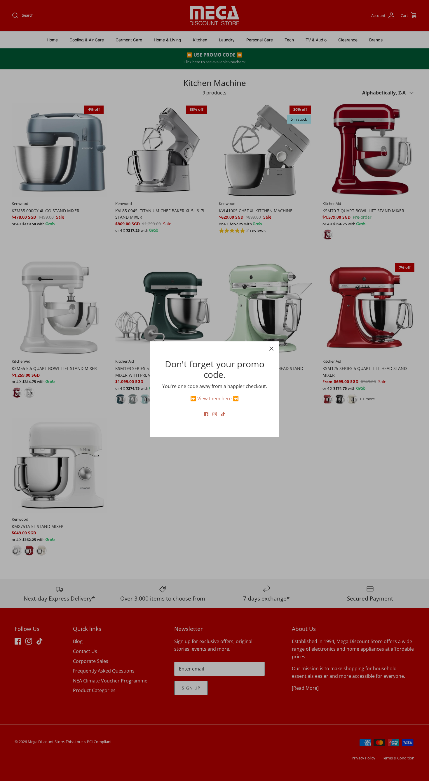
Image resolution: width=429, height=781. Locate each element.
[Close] (271, 348)
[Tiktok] (223, 414)
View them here (214, 398)
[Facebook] (206, 414)
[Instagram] (214, 414)
